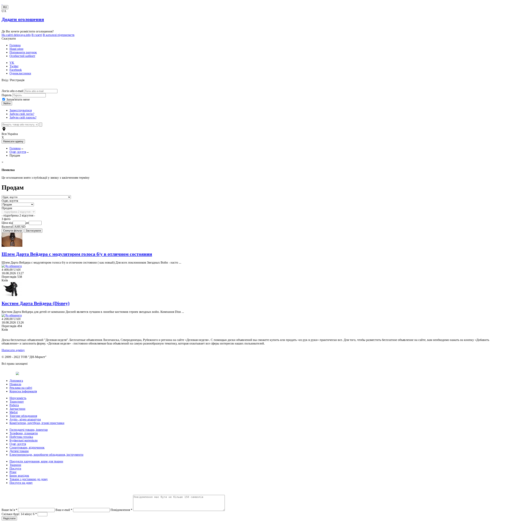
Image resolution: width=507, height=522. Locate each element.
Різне (13, 472)
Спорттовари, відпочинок (27, 447)
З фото (6, 219)
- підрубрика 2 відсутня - (18, 215)
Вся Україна (10, 134)
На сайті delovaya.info (16, 35)
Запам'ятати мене (18, 99)
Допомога (16, 380)
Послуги (15, 468)
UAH (15, 226)
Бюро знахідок (19, 475)
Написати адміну (13, 350)
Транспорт (17, 401)
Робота (14, 405)
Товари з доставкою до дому (29, 479)
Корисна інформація (23, 391)
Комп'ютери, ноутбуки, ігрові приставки (37, 423)
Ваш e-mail (63, 510)
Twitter (14, 66)
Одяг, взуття (18, 152)
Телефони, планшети (24, 433)
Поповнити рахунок (23, 52)
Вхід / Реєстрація (13, 80)
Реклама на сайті (21, 387)
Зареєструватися (21, 110)
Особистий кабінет (22, 56)
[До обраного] (12, 266)
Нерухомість (18, 398)
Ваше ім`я (9, 510)
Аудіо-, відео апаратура (25, 419)
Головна (15, 45)
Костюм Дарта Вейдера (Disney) (36, 303)
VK (12, 62)
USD (22, 226)
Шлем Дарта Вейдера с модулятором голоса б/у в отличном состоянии (77, 254)
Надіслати (9, 518)
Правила (15, 384)
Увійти (6, 103)
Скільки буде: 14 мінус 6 (19, 514)
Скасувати (9, 38)
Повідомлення (121, 510)
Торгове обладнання (23, 416)
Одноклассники (20, 73)
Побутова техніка (21, 436)
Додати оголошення (23, 19)
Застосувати (33, 230)
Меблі (14, 412)
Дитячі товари (19, 451)
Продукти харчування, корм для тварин (36, 461)
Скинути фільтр (12, 230)
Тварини (15, 465)
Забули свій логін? (22, 114)
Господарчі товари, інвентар (29, 429)
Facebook (16, 69)
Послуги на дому (21, 482)
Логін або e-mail (12, 91)
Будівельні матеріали (24, 440)
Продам (7, 208)
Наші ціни (16, 48)
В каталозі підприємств (58, 35)
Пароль (7, 95)
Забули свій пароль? (23, 117)
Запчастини (17, 408)
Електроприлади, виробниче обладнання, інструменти (46, 454)
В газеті (36, 35)
